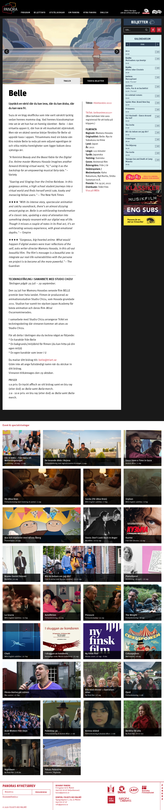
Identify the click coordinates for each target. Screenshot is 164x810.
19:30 (127, 148)
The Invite (130, 125)
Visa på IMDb (92, 191)
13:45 (127, 98)
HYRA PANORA (89, 12)
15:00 (127, 105)
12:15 (127, 63)
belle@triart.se (48, 360)
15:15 (127, 112)
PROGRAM (25, 12)
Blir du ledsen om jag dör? (137, 131)
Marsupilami (131, 79)
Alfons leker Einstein (135, 69)
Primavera (130, 108)
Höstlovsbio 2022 (103, 103)
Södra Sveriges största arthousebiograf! (130, 12)
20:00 (128, 155)
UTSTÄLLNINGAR (57, 12)
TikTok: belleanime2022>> (99, 113)
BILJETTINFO (39, 12)
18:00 (128, 141)
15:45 (127, 121)
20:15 (127, 164)
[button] (6, 51)
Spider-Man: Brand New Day (138, 102)
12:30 (127, 72)
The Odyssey (131, 145)
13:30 (128, 91)
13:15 (127, 82)
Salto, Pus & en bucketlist (137, 88)
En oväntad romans (134, 95)
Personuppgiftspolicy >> (10, 796)
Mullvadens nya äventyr (136, 60)
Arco (128, 51)
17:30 (127, 128)
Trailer (67, 81)
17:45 (127, 135)
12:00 (127, 54)
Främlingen (130, 138)
